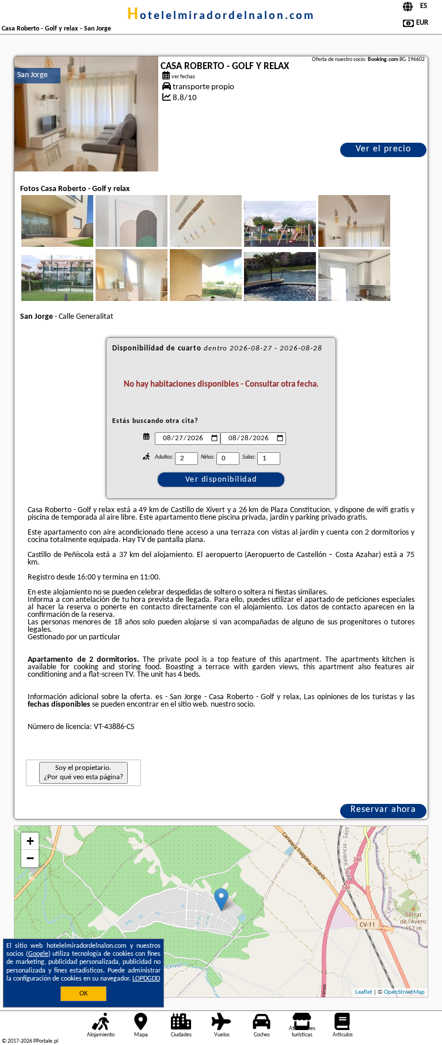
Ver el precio (383, 149)
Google (38, 954)
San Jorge (32, 75)
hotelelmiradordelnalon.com (221, 16)
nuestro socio (232, 704)
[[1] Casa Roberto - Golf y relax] (86, 113)
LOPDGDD (146, 978)
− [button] (30, 858)
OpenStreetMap (404, 992)
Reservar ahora (383, 809)
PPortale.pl (45, 1041)
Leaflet (363, 992)
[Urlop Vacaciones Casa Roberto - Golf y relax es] (73, 240)
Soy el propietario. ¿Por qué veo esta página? (83, 772)
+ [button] (30, 841)
